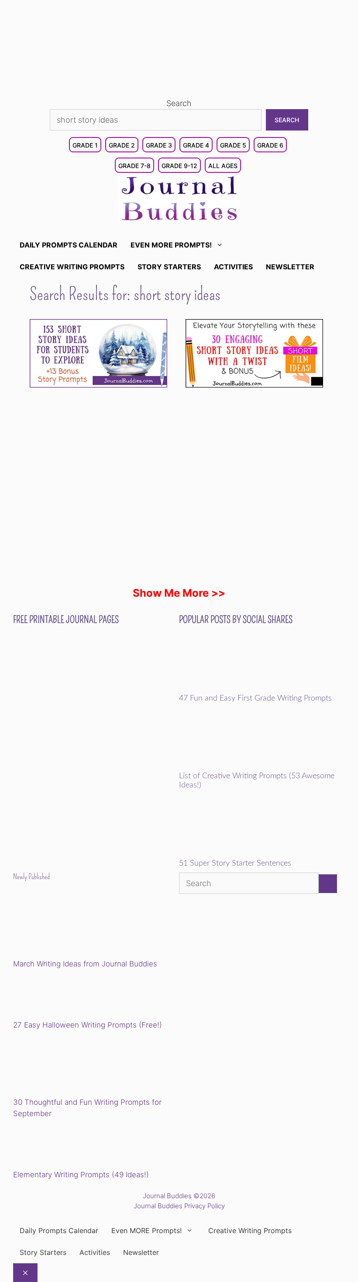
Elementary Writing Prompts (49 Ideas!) (81, 1174)
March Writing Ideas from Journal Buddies (85, 963)
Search (179, 103)
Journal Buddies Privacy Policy (179, 1206)
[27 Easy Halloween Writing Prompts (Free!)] (57, 996)
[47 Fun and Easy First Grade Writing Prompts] (239, 688)
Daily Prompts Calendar (68, 245)
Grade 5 (233, 145)
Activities (233, 266)
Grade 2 (122, 145)
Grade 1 (85, 145)
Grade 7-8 (134, 165)
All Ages (223, 165)
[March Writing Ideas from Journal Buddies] (73, 927)
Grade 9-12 (179, 165)
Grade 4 (196, 145)
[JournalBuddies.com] (179, 198)
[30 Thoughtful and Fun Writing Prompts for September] (73, 1065)
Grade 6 (270, 145)
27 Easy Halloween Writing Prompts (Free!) (87, 1025)
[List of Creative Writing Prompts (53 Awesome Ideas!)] (239, 765)
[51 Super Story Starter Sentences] (239, 853)
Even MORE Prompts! (171, 245)
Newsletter (290, 266)
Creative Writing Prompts (72, 266)
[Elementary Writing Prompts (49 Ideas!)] (57, 1145)
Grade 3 (159, 145)
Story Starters (169, 266)
